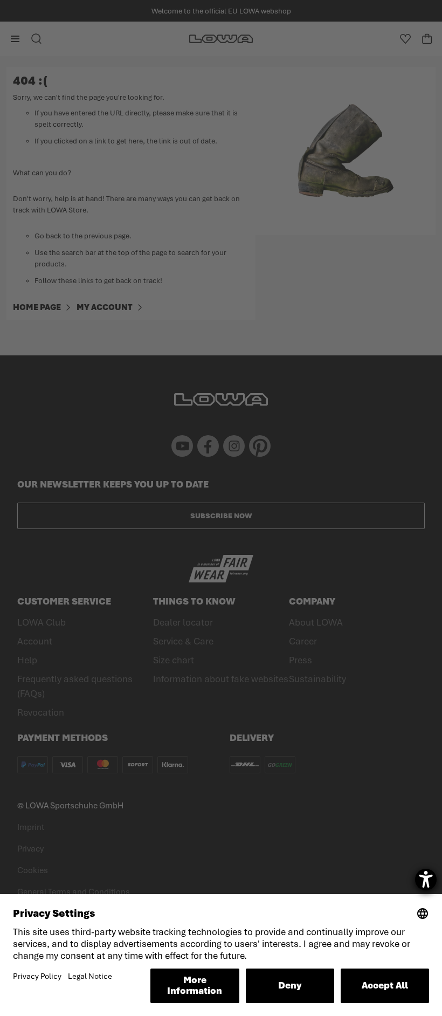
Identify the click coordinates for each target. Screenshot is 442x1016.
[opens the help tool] (426, 879)
